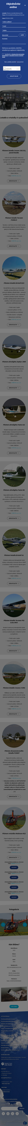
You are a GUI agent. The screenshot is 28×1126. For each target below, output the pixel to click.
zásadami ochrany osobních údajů (12, 56)
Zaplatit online (14, 76)
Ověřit (22, 35)
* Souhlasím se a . (13, 55)
